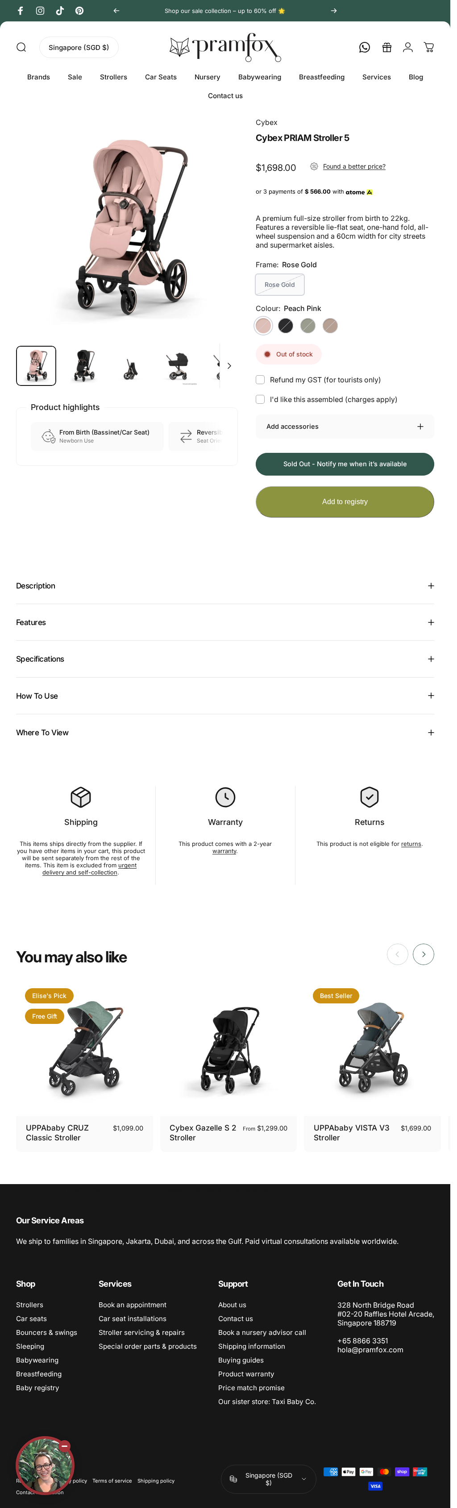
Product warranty (246, 1374)
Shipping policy (155, 1481)
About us (232, 1305)
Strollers (29, 1305)
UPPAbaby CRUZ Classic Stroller (57, 1132)
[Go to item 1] (83, 366)
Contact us (235, 1318)
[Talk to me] (45, 1465)
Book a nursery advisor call (262, 1332)
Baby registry (37, 1388)
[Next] (334, 10)
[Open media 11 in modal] (127, 228)
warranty (224, 850)
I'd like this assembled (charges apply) (334, 399)
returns (411, 843)
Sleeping (30, 1346)
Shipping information (251, 1346)
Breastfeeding (39, 1374)
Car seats (31, 1318)
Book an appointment (132, 1305)
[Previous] (116, 10)
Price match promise (251, 1388)
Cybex (267, 122)
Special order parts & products (148, 1346)
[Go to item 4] (225, 366)
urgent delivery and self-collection (89, 869)
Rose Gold (280, 284)
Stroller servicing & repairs (142, 1332)
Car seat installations (132, 1318)
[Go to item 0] (36, 366)
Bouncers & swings (46, 1332)
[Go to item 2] (131, 366)
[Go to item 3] (178, 366)
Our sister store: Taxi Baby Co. (267, 1401)
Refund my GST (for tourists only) (325, 379)
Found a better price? (354, 166)
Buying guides (241, 1360)
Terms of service (112, 1481)
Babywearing (37, 1360)
